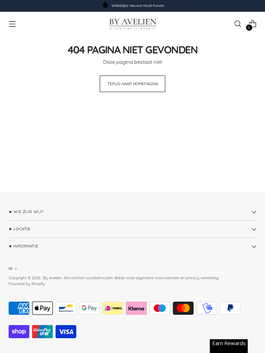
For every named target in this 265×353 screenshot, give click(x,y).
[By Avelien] (132, 23)
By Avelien (52, 277)
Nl (10, 268)
